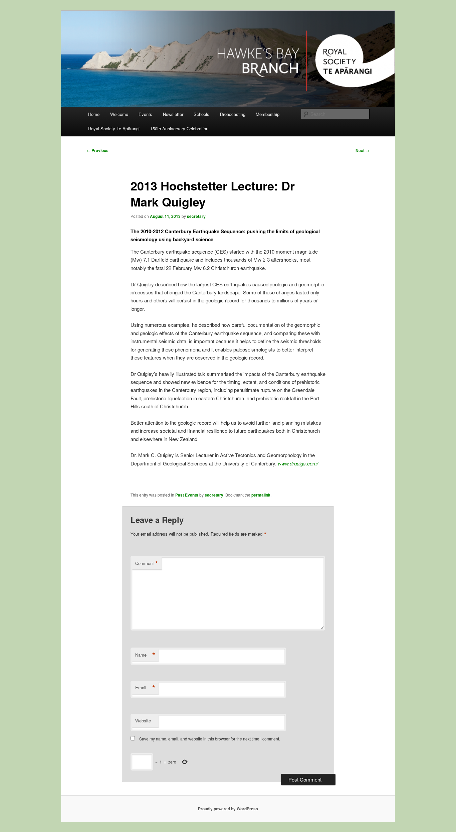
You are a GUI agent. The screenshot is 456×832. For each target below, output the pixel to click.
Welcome (119, 114)
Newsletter (173, 114)
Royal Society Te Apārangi (114, 128)
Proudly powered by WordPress (228, 809)
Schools (201, 114)
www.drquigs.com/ (298, 463)
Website (143, 720)
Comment (146, 563)
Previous (97, 150)
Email (145, 687)
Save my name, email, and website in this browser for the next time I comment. (209, 738)
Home (93, 114)
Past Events (186, 495)
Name (145, 655)
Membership (267, 114)
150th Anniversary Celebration (179, 128)
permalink (260, 495)
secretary (196, 216)
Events (145, 114)
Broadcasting (232, 114)
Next (363, 150)
